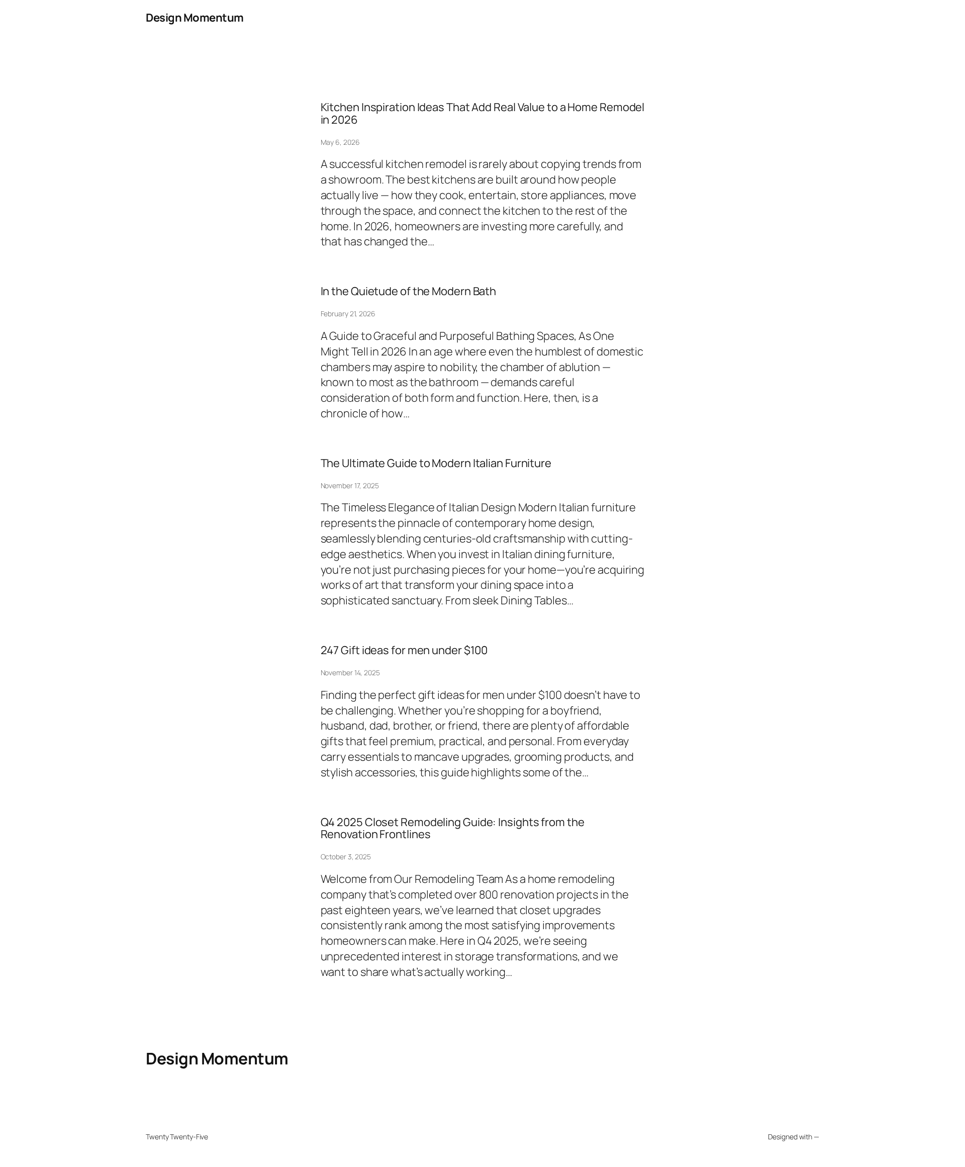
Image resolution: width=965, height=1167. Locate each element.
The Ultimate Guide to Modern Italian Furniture (436, 463)
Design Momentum (195, 17)
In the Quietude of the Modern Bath (409, 291)
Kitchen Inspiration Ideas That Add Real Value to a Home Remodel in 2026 (483, 113)
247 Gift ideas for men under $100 (404, 650)
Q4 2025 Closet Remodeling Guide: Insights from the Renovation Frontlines (453, 828)
